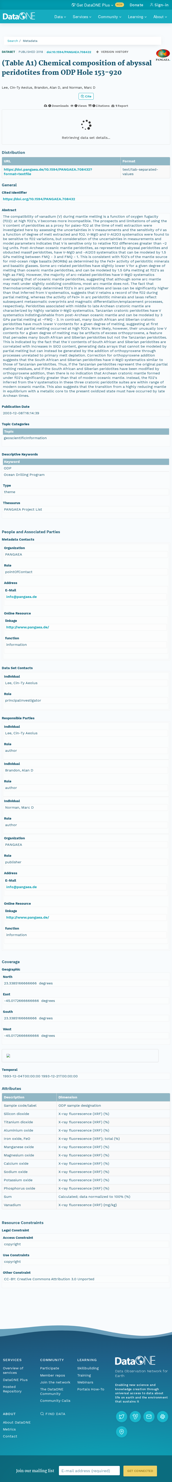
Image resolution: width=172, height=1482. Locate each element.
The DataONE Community (52, 1391)
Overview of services (13, 1370)
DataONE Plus (15, 1380)
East (6, 994)
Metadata (30, 41)
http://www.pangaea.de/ (27, 627)
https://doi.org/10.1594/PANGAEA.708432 (39, 199)
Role (7, 565)
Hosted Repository (12, 1389)
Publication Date (16, 407)
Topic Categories (15, 424)
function (12, 638)
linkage (11, 621)
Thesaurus (11, 503)
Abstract (9, 210)
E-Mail (10, 590)
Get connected (140, 1471)
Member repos (52, 1375)
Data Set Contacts (17, 668)
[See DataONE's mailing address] (121, 1431)
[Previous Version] (97, 51)
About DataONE (17, 1422)
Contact (10, 1436)
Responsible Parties (18, 718)
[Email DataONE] (149, 1416)
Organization (14, 548)
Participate (49, 1368)
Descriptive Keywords (20, 454)
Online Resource (17, 613)
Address (10, 583)
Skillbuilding (88, 1368)
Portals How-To (90, 1389)
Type (7, 485)
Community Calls (55, 1400)
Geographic (11, 969)
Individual (12, 676)
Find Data (55, 1414)
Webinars (85, 1382)
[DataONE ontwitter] (121, 1416)
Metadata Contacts (18, 539)
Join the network (55, 1382)
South (8, 1012)
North (7, 977)
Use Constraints (16, 1255)
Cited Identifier (14, 193)
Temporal (9, 1070)
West (7, 1029)
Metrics (9, 1429)
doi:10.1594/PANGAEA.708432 (69, 52)
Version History (115, 52)
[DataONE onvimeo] (135, 1416)
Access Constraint (18, 1238)
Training (84, 1375)
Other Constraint (17, 1273)
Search (12, 41)
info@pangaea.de (21, 597)
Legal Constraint (15, 1230)
